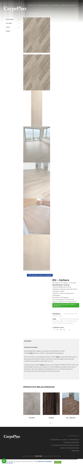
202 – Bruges (70, 418)
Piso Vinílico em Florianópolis (69, 319)
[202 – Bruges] (70, 403)
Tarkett (60, 316)
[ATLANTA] (31, 403)
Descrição (27, 341)
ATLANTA (32, 418)
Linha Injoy (67, 314)
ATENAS (51, 418)
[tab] (27, 341)
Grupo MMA (38, 456)
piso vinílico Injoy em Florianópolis (63, 321)
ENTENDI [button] (57, 462)
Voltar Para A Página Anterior (39, 275)
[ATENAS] (51, 403)
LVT (73, 314)
